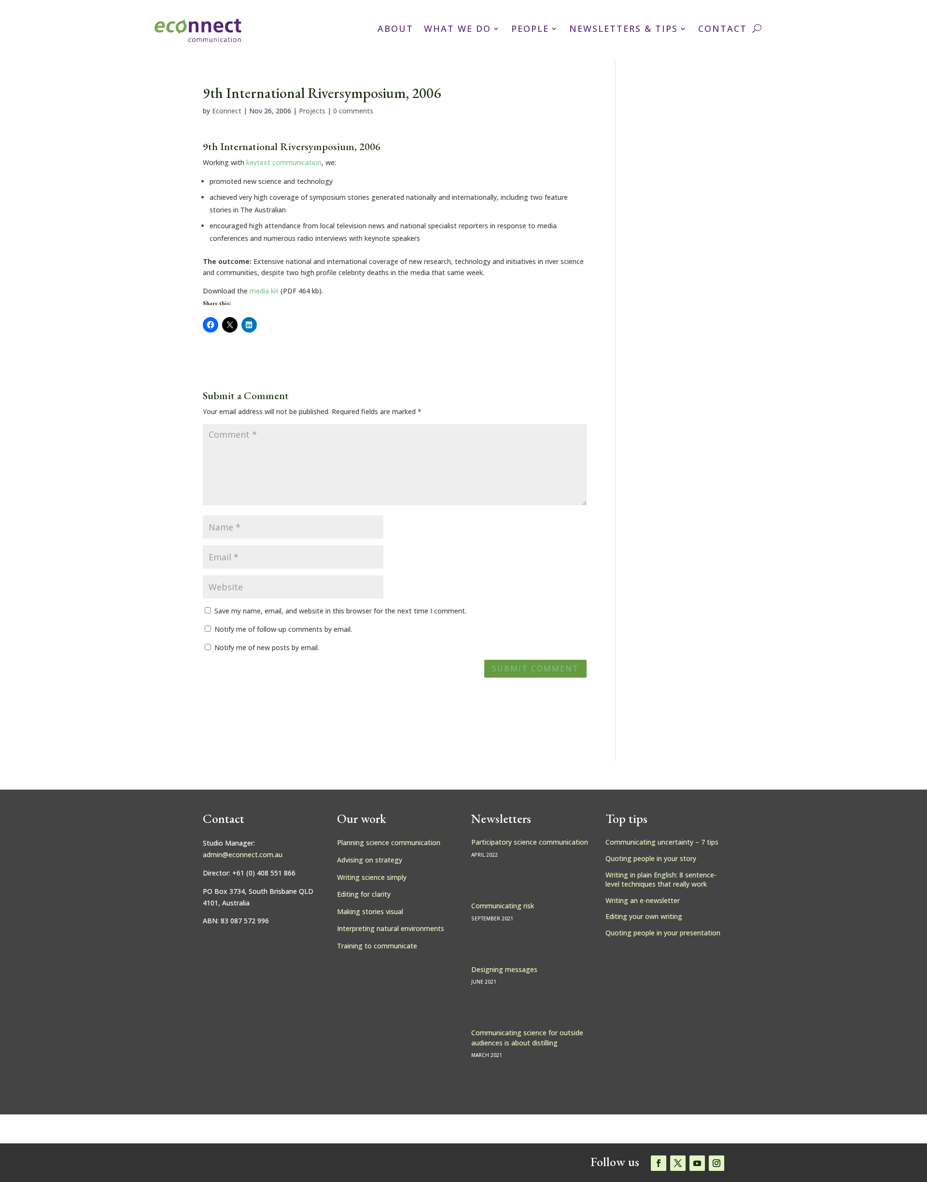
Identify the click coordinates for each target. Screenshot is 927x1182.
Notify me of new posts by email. (266, 647)
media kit (264, 290)
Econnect (226, 110)
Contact (722, 28)
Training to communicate (377, 945)
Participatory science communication (529, 842)
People (530, 28)
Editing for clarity (364, 894)
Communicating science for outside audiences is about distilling (527, 1037)
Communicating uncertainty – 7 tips (661, 842)
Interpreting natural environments (390, 928)
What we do (457, 28)
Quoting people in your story (650, 858)
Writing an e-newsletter (642, 900)
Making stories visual (370, 911)
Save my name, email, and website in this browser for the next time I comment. (340, 610)
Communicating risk (502, 905)
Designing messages (504, 969)
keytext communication (284, 162)
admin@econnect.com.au (242, 854)
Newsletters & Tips (623, 28)
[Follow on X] (678, 1163)
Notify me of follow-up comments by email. (283, 629)
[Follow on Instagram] (716, 1163)
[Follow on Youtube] (697, 1163)
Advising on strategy (369, 859)
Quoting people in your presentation (662, 932)
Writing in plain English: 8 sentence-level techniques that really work (660, 879)
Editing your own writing (643, 916)
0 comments (353, 110)
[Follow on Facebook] (658, 1163)
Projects (312, 110)
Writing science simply (372, 877)
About (395, 28)
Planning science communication (388, 842)
